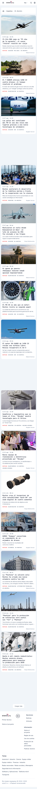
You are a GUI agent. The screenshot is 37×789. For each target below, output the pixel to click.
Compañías (9, 11)
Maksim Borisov (30, 52)
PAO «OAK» (17, 50)
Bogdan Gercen (30, 131)
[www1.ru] (3, 11)
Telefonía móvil (24, 771)
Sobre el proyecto (8, 724)
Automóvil (11, 547)
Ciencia (18, 759)
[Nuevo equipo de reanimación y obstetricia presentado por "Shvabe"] (18, 440)
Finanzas (16, 762)
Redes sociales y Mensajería (24, 765)
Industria (10, 200)
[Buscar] (31, 3)
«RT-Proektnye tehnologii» (24, 586)
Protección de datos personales (28, 743)
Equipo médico (12, 466)
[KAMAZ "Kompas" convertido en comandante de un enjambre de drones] (18, 522)
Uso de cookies (29, 738)
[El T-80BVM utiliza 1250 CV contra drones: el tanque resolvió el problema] (18, 65)
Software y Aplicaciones (10, 771)
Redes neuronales (8, 765)
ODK (15, 129)
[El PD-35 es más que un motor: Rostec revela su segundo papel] (18, 290)
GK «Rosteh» (24, 50)
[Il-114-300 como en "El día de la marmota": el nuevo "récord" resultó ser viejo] (18, 25)
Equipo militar (12, 91)
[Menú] (3, 3)
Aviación (10, 50)
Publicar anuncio (29, 749)
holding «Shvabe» (27, 425)
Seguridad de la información (11, 768)
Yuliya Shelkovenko (29, 241)
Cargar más (18, 706)
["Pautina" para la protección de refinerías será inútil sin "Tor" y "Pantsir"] (18, 601)
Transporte (5, 774)
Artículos (29, 721)
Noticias (4, 50)
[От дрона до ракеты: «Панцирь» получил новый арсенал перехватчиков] (18, 254)
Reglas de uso (28, 735)
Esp (25, 2)
